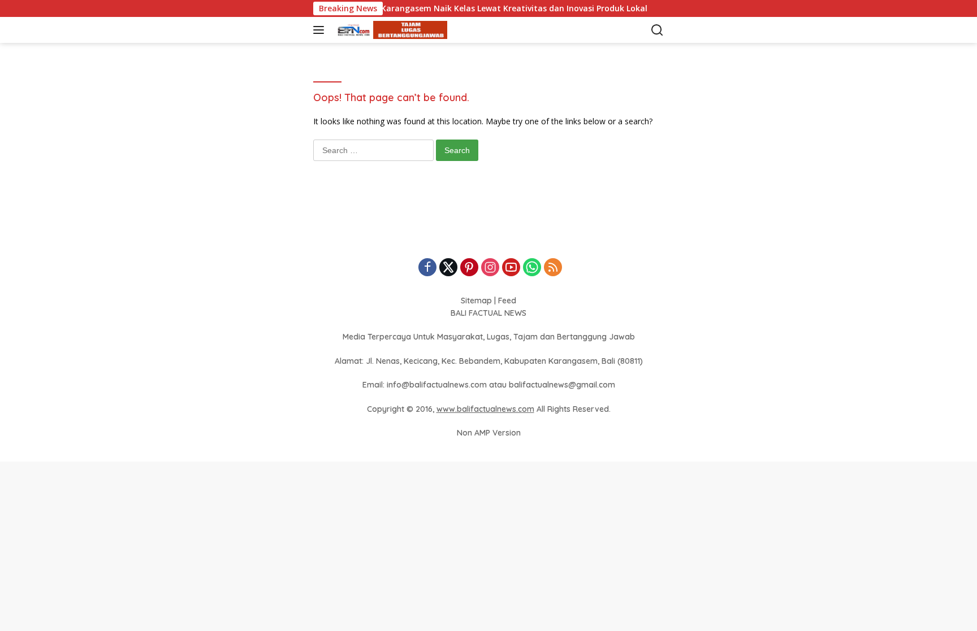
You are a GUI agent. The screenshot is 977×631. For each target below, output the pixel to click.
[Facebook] (427, 268)
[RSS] (553, 268)
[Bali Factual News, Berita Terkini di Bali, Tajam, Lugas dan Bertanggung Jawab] (389, 30)
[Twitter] (448, 268)
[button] (320, 30)
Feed (507, 300)
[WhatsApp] (532, 268)
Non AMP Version (489, 433)
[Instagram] (490, 268)
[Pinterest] (469, 268)
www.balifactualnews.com (485, 409)
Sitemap (476, 300)
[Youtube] (511, 268)
